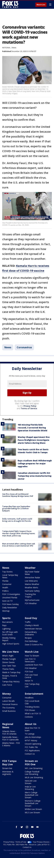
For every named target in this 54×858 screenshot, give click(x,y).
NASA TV (29, 680)
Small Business (9, 711)
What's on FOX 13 (33, 713)
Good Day (31, 618)
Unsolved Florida (9, 597)
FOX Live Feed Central (31, 676)
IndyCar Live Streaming (30, 787)
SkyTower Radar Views (32, 572)
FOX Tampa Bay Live (32, 685)
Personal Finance (10, 704)
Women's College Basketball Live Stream (32, 803)
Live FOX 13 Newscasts (30, 660)
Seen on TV (7, 601)
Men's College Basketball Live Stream (31, 795)
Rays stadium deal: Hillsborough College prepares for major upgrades (35, 463)
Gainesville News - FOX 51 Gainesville (10, 738)
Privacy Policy (30, 406)
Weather (30, 567)
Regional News (7, 725)
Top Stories (7, 571)
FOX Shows (30, 710)
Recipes (28, 638)
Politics (5, 591)
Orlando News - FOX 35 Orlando (9, 732)
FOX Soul (29, 671)
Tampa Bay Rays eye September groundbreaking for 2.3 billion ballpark (16, 508)
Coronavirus (24, 347)
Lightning (6, 628)
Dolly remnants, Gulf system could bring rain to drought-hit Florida (17, 519)
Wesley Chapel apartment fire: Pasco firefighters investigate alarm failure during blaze (34, 440)
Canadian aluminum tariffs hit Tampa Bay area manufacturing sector (34, 476)
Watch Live (41, 5)
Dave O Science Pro (34, 644)
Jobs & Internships (33, 737)
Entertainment (34, 693)
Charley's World (32, 625)
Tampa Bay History (11, 681)
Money (6, 693)
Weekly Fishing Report (8, 639)
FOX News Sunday (10, 604)
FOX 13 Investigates (11, 594)
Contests (29, 716)
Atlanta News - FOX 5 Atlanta (11, 744)
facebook (16, 827)
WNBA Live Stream (33, 809)
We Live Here (10, 651)
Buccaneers (7, 622)
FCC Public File (31, 747)
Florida (5, 581)
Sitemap (6, 611)
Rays (4, 625)
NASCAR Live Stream (31, 782)
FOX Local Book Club (32, 702)
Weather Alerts (31, 587)
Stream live (7, 768)
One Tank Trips (9, 665)
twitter (22, 827)
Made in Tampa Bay (11, 672)
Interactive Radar (32, 577)
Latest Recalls (8, 701)
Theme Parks (8, 669)
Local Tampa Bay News (10, 576)
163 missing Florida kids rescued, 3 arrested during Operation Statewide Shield (32, 427)
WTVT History (31, 740)
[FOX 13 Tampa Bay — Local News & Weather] (10, 4)
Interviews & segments (7, 772)
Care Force (7, 685)
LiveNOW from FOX (34, 664)
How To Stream (32, 655)
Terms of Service (29, 408)
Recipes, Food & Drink (9, 676)
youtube (32, 827)
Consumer (6, 584)
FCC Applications (32, 750)
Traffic (28, 622)
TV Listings (29, 733)
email (37, 827)
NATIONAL (6, 47)
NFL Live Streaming (33, 768)
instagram (27, 827)
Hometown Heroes (33, 628)
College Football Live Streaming (32, 772)
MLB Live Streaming (34, 777)
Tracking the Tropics (30, 595)
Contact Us (30, 753)
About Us (30, 724)
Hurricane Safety (32, 591)
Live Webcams (31, 581)
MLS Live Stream (32, 812)
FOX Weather (31, 603)
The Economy (8, 707)
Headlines (29, 697)
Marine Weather (32, 584)
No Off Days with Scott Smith (10, 633)
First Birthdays (31, 641)
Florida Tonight (9, 659)
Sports (6, 618)
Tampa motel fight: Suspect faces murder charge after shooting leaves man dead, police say (18, 533)
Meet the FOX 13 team (32, 729)
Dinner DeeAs (8, 662)
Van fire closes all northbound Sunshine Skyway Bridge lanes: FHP (17, 495)
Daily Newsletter (9, 607)
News (14, 47)
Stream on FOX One (31, 762)
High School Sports (10, 643)
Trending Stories (32, 706)
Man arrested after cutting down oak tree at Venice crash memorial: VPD (18, 544)
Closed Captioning (33, 743)
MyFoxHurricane (32, 600)
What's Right (7, 655)
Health (5, 587)
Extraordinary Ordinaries (31, 633)
